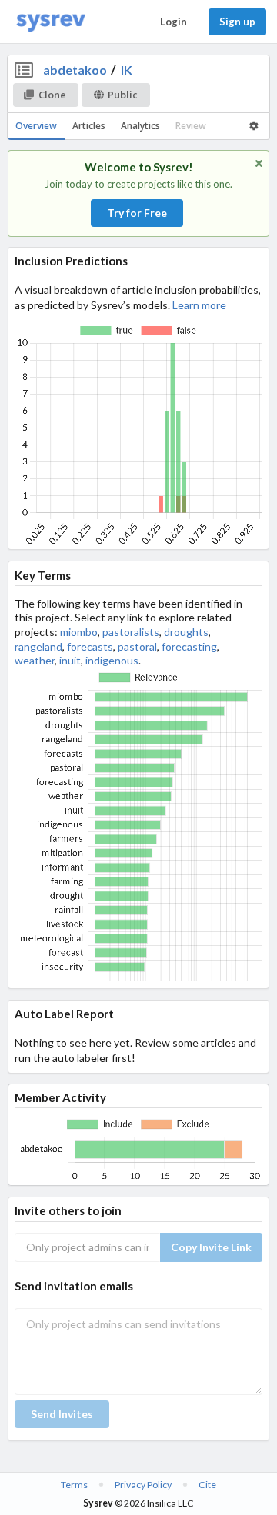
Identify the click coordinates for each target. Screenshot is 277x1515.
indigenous (111, 660)
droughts (186, 631)
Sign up (237, 21)
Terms (74, 1484)
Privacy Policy (143, 1484)
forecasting (189, 646)
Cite (207, 1484)
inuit (70, 660)
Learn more (199, 304)
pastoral (137, 646)
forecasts (90, 646)
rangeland (38, 646)
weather (35, 660)
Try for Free (137, 212)
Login (173, 21)
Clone (52, 95)
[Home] (51, 21)
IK (126, 69)
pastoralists (130, 631)
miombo (79, 631)
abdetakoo (75, 69)
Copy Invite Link (211, 1247)
